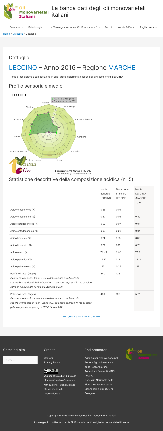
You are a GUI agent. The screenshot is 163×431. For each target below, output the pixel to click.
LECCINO (23, 67)
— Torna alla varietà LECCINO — (81, 316)
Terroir (109, 27)
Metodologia (35, 27)
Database (15, 27)
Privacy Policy (52, 362)
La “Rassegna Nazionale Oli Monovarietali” (73, 27)
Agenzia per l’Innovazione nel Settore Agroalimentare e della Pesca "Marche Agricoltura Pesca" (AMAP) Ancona (101, 366)
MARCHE (122, 67)
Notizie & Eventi (126, 27)
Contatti (48, 357)
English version (148, 27)
